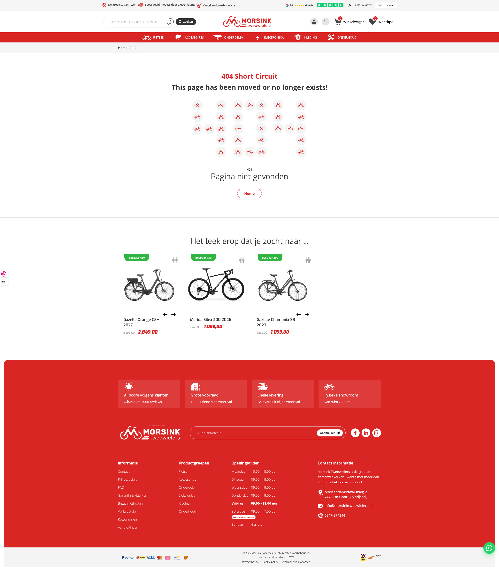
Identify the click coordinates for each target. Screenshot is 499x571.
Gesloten (248, 524)
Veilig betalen (128, 511)
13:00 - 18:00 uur (254, 471)
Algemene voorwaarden (296, 562)
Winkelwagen (352, 21)
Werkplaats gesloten (243, 517)
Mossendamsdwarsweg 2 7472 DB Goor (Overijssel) (346, 494)
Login (314, 22)
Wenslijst (384, 21)
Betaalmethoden (130, 503)
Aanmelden (327, 433)
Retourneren (127, 519)
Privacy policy (250, 562)
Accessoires (194, 37)
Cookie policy (270, 562)
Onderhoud (347, 37)
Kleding (310, 37)
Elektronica (274, 37)
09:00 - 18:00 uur (254, 479)
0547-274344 (335, 515)
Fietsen (158, 37)
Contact (124, 471)
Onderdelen (234, 37)
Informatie (384, 5)
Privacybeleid (127, 479)
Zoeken (188, 21)
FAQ (121, 487)
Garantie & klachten (132, 495)
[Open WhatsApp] (489, 548)
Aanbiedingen (128, 527)
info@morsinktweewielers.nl (348, 505)
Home (122, 47)
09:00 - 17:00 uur (254, 513)
